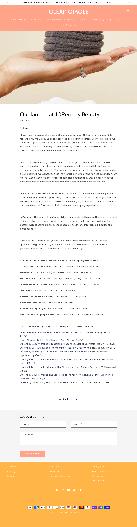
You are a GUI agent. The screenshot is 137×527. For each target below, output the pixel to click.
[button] (128, 12)
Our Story (54, 466)
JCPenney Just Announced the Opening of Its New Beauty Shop (55, 347)
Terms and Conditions (60, 476)
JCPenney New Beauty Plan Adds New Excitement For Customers (56, 382)
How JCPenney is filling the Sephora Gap (42, 340)
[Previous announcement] (8, 2)
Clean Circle (63, 512)
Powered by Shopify (77, 512)
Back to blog (70, 399)
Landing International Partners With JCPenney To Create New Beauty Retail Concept (67, 359)
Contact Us (97, 476)
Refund (10, 476)
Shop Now (11, 466)
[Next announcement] (129, 2)
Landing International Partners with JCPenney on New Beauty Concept (60, 367)
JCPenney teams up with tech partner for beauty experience (54, 351)
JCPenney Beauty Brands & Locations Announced (47, 343)
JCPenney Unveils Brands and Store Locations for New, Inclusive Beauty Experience (66, 374)
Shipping (11, 471)
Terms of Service (100, 471)
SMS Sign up (98, 480)
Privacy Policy (99, 466)
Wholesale (54, 471)
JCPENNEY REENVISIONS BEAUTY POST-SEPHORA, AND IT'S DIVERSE (57, 332)
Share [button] (25, 128)
